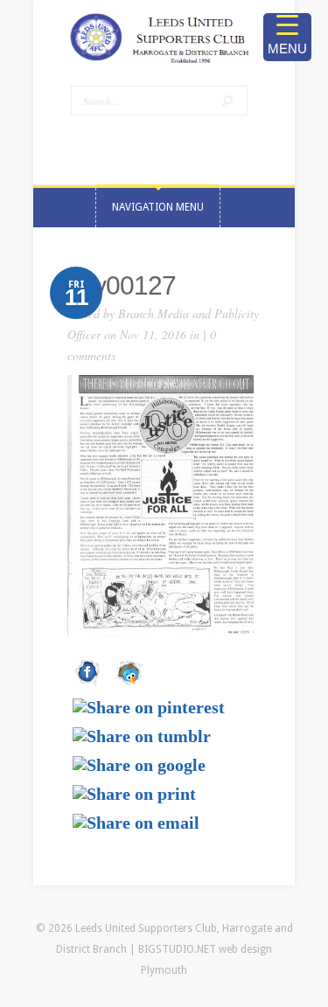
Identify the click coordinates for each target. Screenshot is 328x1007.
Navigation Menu (158, 207)
